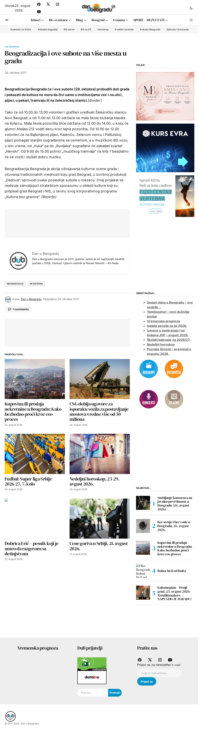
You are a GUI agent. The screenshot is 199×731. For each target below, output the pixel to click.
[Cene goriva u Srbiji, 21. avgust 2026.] (100, 519)
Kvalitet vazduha (124, 29)
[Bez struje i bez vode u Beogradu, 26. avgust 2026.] (143, 526)
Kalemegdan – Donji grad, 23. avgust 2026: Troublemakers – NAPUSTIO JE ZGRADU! (174, 593)
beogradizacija (15, 284)
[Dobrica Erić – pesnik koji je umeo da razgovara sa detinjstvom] (35, 519)
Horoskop (103, 29)
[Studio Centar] (91, 664)
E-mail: (176, 665)
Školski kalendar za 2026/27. (168, 340)
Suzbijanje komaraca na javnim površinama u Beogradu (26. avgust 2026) (174, 503)
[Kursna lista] (165, 96)
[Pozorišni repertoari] (174, 369)
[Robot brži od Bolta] (143, 571)
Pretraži (115, 692)
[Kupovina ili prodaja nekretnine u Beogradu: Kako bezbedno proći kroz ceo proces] (35, 379)
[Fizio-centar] (165, 196)
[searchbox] (92, 693)
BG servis (69, 29)
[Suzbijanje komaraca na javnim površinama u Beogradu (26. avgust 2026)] (143, 503)
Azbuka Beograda (150, 29)
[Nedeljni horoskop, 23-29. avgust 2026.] (100, 454)
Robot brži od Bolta (171, 570)
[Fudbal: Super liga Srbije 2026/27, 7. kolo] (35, 454)
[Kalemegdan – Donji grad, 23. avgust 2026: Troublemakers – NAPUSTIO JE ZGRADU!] (143, 593)
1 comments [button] (21, 309)
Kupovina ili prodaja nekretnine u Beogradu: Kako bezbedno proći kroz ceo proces (174, 548)
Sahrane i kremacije (178, 29)
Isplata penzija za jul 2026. (167, 326)
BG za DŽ (86, 29)
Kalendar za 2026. (21, 29)
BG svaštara (12, 47)
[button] (191, 8)
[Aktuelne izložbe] (174, 399)
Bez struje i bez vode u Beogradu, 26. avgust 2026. (173, 526)
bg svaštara (36, 284)
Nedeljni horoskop (161, 344)
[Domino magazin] (91, 677)
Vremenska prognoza (163, 321)
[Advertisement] (80, 222)
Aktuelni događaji (48, 29)
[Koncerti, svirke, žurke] (148, 399)
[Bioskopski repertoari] (148, 369)
